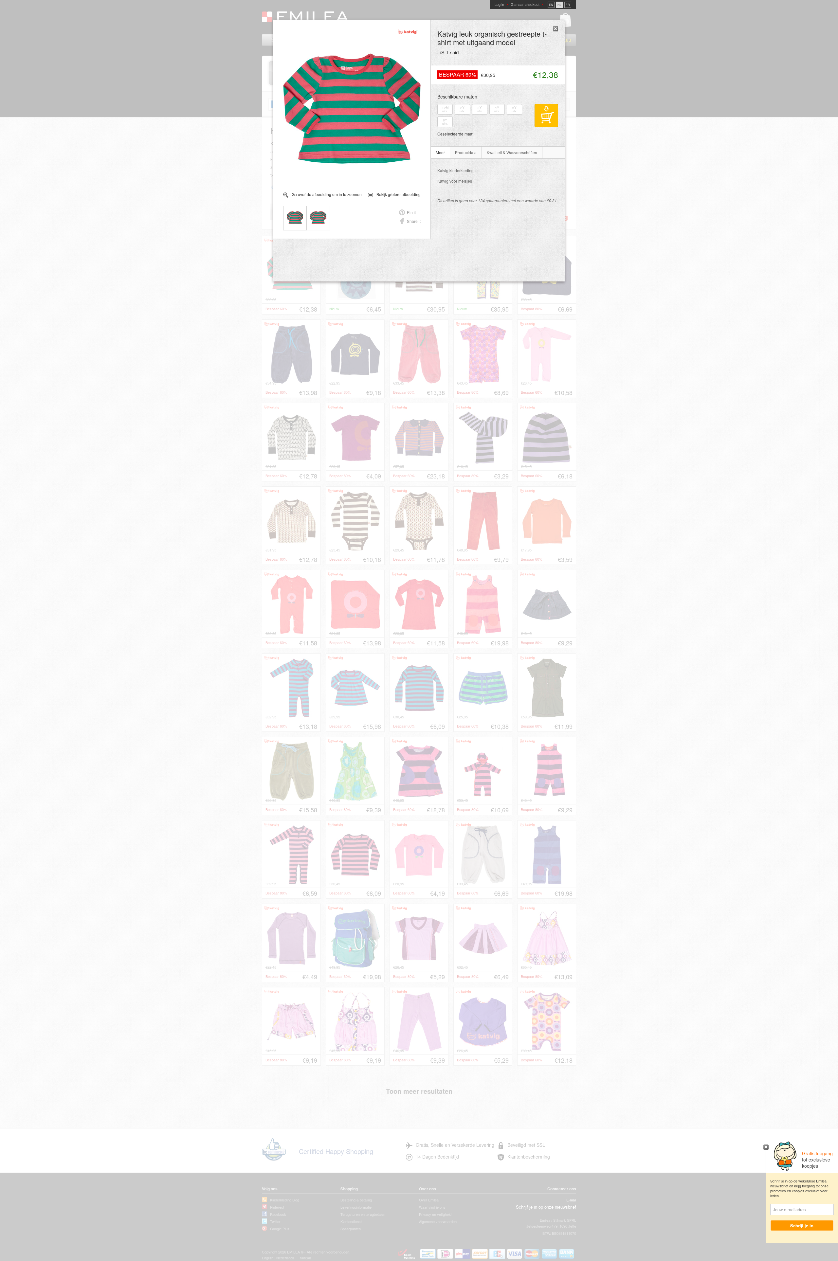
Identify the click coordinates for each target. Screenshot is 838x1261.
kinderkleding (455, 170)
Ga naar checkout (525, 4)
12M (445, 109)
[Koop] (546, 115)
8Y (445, 122)
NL (559, 5)
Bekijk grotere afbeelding (398, 194)
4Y (497, 109)
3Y (480, 109)
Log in (499, 4)
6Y (514, 109)
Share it (414, 221)
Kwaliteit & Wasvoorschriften (512, 152)
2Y (462, 109)
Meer (440, 152)
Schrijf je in (802, 1225)
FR (568, 5)
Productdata (466, 152)
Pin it (411, 212)
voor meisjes (454, 181)
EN (551, 5)
